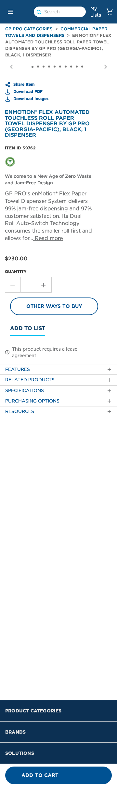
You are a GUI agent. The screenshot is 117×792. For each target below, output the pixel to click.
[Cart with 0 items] (109, 11)
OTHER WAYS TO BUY (54, 306)
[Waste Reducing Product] (10, 161)
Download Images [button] (30, 98)
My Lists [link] (95, 12)
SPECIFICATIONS (24, 390)
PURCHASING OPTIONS (32, 401)
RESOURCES (19, 411)
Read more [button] (48, 238)
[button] (10, 11)
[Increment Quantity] (44, 285)
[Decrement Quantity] (12, 285)
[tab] (58, 369)
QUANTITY (16, 271)
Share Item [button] (23, 84)
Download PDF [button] (27, 91)
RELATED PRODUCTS (30, 379)
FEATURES (17, 369)
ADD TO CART (40, 775)
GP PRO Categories (29, 29)
